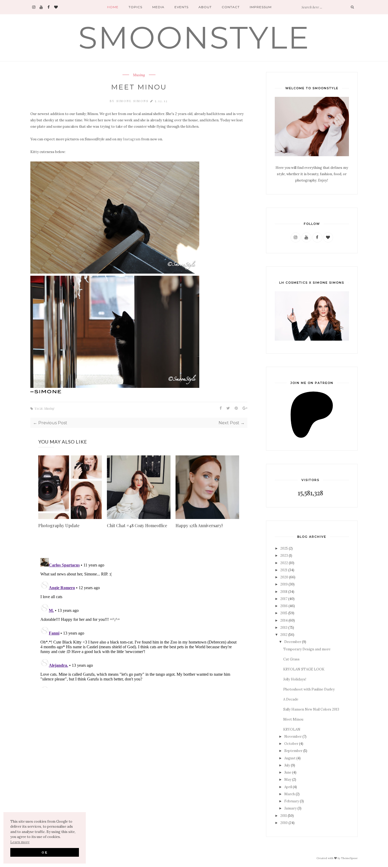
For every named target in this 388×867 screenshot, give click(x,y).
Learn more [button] (20, 842)
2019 (284, 584)
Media (158, 7)
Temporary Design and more (306, 649)
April (288, 787)
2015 (283, 613)
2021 (283, 570)
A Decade (290, 699)
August (290, 758)
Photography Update (58, 525)
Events (181, 7)
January (290, 808)
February (291, 801)
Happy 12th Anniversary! (199, 525)
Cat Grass (291, 659)
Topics (135, 7)
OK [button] (45, 852)
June (287, 772)
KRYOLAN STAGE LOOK (303, 669)
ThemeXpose (349, 858)
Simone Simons (133, 101)
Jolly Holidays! (294, 679)
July (287, 765)
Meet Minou (293, 719)
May (287, 779)
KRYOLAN (291, 729)
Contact (231, 7)
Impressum (261, 7)
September (293, 751)
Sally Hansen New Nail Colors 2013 (311, 709)
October (291, 743)
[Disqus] (138, 622)
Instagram (131, 139)
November (293, 736)
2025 (284, 548)
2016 (284, 606)
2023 (284, 555)
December (292, 642)
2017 (283, 599)
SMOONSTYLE (194, 37)
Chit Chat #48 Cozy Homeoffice (137, 525)
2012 (283, 634)
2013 (283, 627)
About (205, 7)
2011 (283, 815)
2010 (284, 823)
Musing (139, 75)
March (289, 794)
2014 (284, 620)
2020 (284, 577)
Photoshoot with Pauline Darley (309, 689)
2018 (283, 591)
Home (113, 7)
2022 (284, 563)
